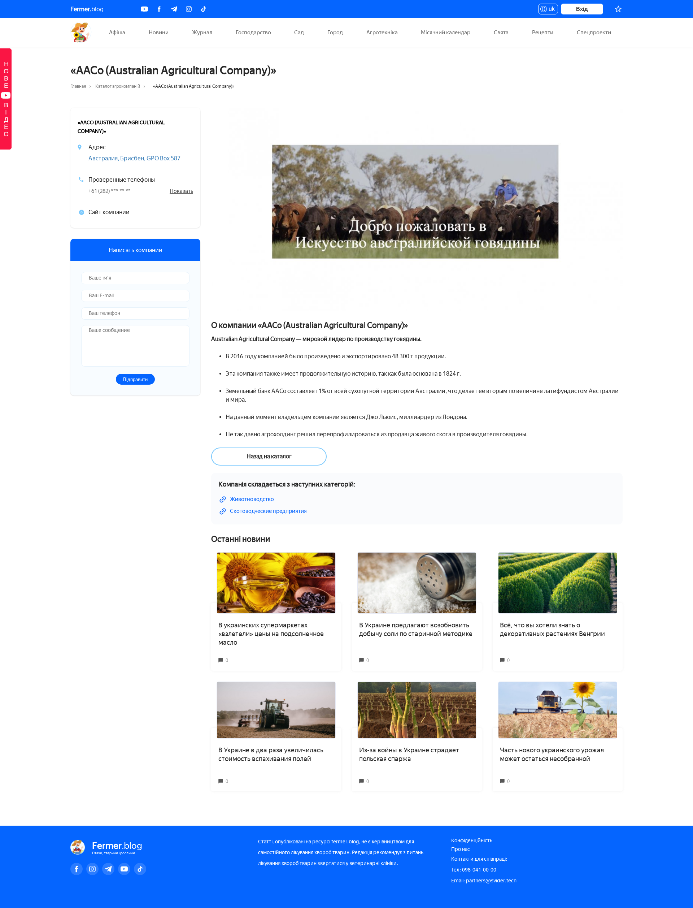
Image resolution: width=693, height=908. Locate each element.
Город (335, 32)
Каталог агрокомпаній (117, 86)
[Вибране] (618, 9)
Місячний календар (445, 32)
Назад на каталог (269, 456)
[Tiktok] (203, 9)
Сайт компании (109, 212)
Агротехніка (382, 32)
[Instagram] (188, 9)
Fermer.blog (81, 32)
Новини (159, 32)
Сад (299, 32)
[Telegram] (173, 9)
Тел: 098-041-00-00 (473, 870)
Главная (78, 86)
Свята (501, 32)
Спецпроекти (594, 32)
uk (550, 10)
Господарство (253, 32)
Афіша (117, 32)
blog (87, 9)
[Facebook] (159, 9)
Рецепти (542, 32)
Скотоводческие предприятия (268, 511)
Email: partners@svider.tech (484, 881)
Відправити (135, 379)
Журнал (202, 32)
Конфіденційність (471, 841)
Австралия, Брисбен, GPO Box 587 (134, 158)
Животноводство (252, 499)
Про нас (460, 849)
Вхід (582, 9)
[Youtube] (144, 9)
